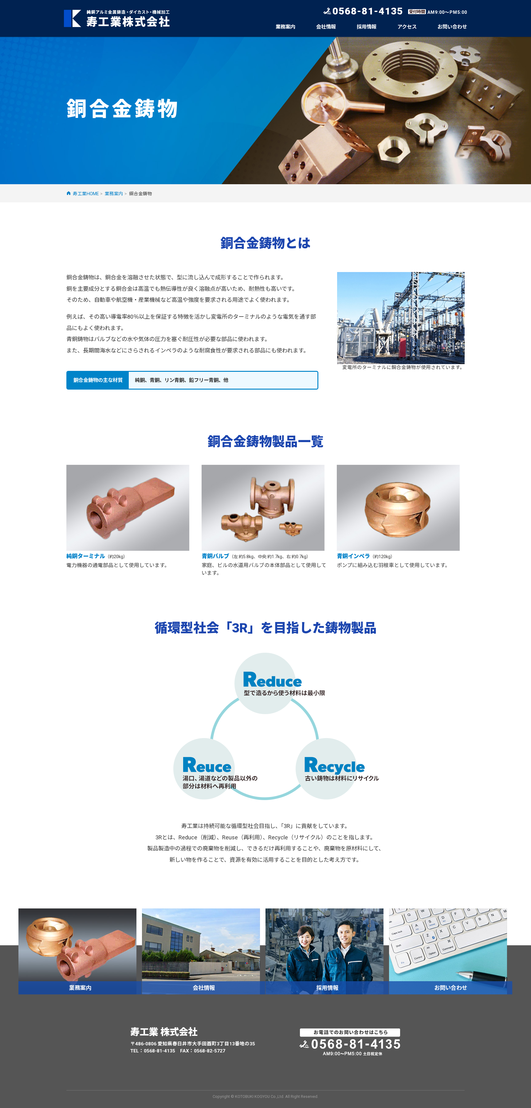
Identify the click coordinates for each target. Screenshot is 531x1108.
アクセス (407, 27)
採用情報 (366, 27)
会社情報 (326, 27)
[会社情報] (201, 951)
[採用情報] (325, 951)
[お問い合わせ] (448, 951)
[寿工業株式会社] (117, 18)
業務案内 (285, 27)
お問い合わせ (452, 27)
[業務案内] (77, 951)
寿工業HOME (86, 193)
